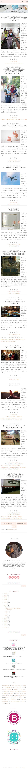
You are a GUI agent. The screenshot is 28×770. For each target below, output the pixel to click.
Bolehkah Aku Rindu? (14, 347)
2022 (5, 598)
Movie (6, 697)
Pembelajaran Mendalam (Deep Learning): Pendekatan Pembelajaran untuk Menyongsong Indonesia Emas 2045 (14, 648)
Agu (6, 612)
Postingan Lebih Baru (8, 523)
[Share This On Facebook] (10, 59)
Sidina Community (15, 701)
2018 (5, 604)
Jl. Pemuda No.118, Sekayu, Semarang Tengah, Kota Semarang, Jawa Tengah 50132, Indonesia (13, 339)
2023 (5, 596)
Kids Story (10, 695)
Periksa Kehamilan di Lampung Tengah (14, 476)
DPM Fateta (23, 689)
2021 (5, 599)
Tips (23, 701)
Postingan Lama (21, 523)
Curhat (16, 246)
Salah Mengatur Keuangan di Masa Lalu (14, 656)
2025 (5, 593)
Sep (6, 611)
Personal (4, 699)
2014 (5, 621)
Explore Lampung (14, 691)
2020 (5, 601)
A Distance (14, 385)
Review (21, 63)
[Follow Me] (12, 578)
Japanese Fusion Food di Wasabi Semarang (14, 427)
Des (6, 606)
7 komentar (14, 117)
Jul (6, 614)
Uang (7, 703)
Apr (6, 617)
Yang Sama (14, 210)
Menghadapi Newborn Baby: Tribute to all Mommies (14, 253)
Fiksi (11, 693)
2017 (5, 605)
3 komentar (14, 61)
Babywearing (14, 63)
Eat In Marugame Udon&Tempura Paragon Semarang (14, 301)
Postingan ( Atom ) (12, 529)
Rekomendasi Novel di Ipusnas (14, 663)
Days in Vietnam (6, 689)
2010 (5, 627)
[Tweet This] (12, 59)
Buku (24, 685)
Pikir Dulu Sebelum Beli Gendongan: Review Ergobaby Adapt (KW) (14, 71)
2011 (5, 625)
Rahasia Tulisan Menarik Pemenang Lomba (14, 669)
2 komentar (14, 202)
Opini (21, 697)
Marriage (19, 416)
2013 (5, 622)
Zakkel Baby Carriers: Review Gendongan (14, 19)
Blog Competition (16, 685)
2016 (5, 618)
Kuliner (16, 336)
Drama (5, 691)
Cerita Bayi (18, 119)
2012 (5, 624)
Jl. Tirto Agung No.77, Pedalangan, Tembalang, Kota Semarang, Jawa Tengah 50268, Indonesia (13, 467)
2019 (5, 602)
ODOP (13, 697)
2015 (5, 620)
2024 (5, 595)
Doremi (16, 689)
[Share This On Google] (17, 59)
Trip (3, 703)
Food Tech (13, 463)
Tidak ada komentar (14, 160)
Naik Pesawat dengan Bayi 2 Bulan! (14, 169)
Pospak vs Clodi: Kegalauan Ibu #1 (14, 126)
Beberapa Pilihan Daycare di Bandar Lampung (14, 677)
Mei (6, 615)
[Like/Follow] (10, 578)
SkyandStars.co (20, 768)
